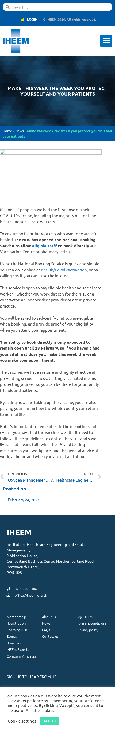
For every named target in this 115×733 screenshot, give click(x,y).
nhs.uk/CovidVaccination (64, 269)
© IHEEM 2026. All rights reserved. (69, 19)
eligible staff (44, 245)
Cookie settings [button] (22, 721)
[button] (106, 41)
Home (7, 131)
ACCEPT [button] (50, 721)
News (19, 131)
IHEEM (19, 532)
